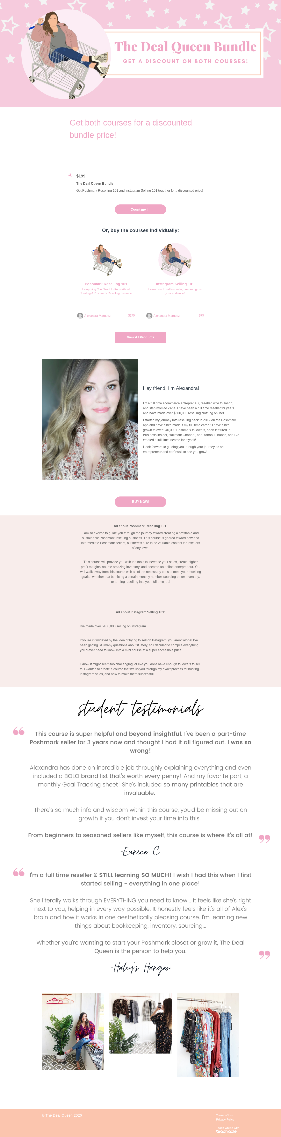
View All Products (140, 337)
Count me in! (141, 209)
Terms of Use (224, 1115)
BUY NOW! (140, 501)
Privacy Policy (225, 1119)
